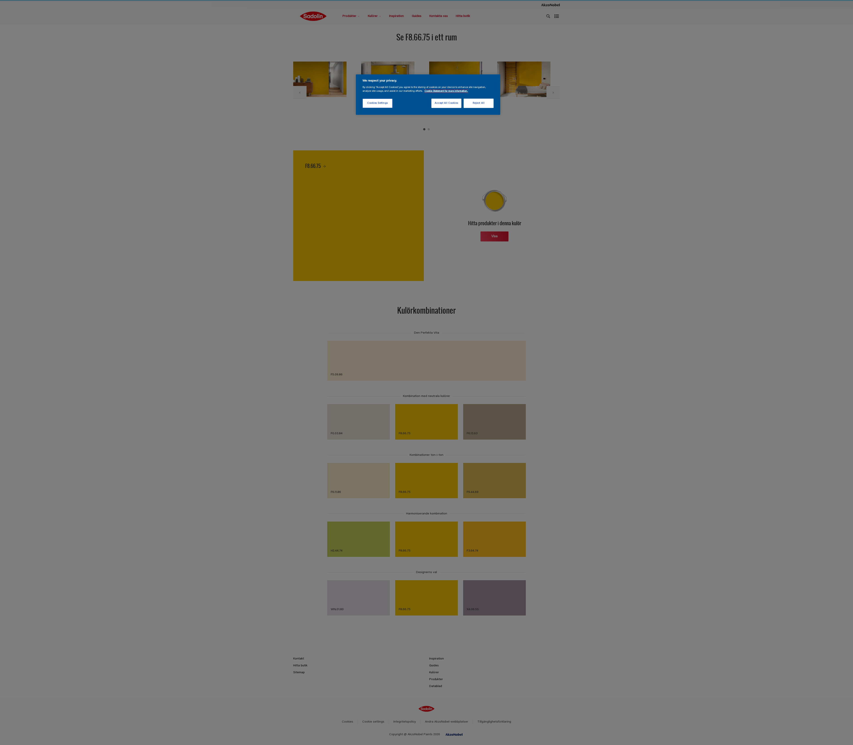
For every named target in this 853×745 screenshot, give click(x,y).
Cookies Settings (377, 103)
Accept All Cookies (446, 103)
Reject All (479, 103)
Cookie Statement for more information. (446, 91)
